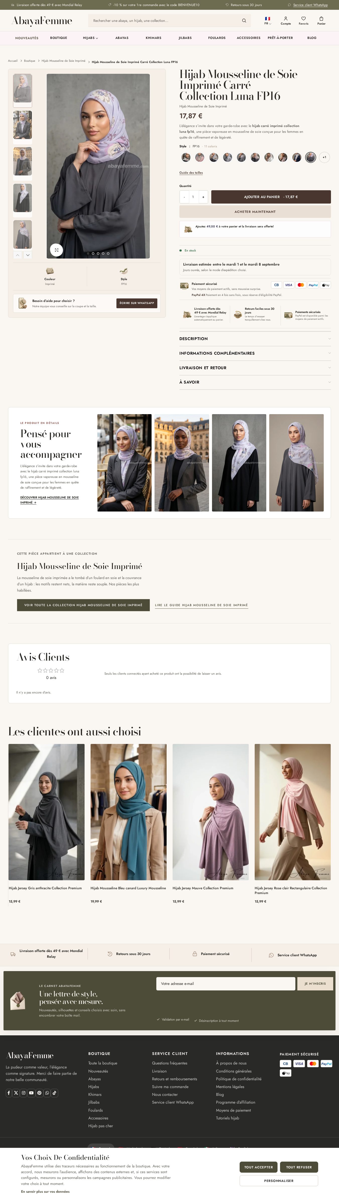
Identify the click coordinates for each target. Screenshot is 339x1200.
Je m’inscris (315, 983)
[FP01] (185, 157)
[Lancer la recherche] (244, 20)
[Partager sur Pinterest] (39, 1093)
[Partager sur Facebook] (9, 1093)
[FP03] (213, 157)
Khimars (154, 38)
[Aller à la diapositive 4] (103, 253)
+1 (324, 157)
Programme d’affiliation (235, 1102)
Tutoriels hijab (227, 1118)
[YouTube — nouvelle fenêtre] (31, 1093)
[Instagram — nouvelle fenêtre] (23, 1093)
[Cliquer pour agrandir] (56, 250)
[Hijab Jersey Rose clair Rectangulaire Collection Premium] (292, 812)
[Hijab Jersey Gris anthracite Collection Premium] (46, 812)
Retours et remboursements (174, 1079)
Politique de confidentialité (238, 1079)
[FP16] (310, 157)
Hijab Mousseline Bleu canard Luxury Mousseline (128, 888)
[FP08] (269, 157)
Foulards (217, 38)
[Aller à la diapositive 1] (88, 253)
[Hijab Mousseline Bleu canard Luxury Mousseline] (128, 812)
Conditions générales (233, 1071)
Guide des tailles (191, 173)
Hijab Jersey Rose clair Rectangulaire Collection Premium (291, 890)
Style (198, 146)
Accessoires (249, 38)
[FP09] (282, 157)
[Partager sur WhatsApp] (47, 1093)
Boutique (58, 38)
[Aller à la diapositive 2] (93, 253)
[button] (17, 255)
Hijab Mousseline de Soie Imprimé (63, 60)
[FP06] (241, 157)
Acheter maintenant (255, 211)
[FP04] (227, 157)
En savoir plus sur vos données (45, 1191)
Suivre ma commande (170, 1087)
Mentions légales (230, 1087)
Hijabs (89, 38)
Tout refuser (299, 1167)
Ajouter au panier (271, 196)
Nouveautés (26, 38)
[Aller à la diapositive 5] (108, 253)
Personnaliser (279, 1180)
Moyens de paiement (233, 1110)
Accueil (13, 60)
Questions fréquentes (169, 1063)
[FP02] (199, 157)
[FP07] (255, 157)
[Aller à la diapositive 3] (98, 253)
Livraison (159, 1071)
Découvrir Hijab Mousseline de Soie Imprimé (49, 499)
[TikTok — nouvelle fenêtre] (54, 1093)
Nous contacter (165, 1094)
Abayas (122, 38)
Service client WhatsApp (173, 1102)
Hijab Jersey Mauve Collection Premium (203, 888)
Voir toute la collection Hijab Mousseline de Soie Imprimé (83, 605)
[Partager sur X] (16, 1093)
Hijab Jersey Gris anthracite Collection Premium (45, 888)
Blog (312, 38)
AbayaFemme (41, 20)
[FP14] (296, 157)
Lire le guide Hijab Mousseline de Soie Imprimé (201, 605)
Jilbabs (185, 38)
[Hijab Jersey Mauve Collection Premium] (210, 812)
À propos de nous (231, 1063)
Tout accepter (258, 1167)
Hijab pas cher (100, 1126)
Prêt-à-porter (280, 38)
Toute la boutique (102, 1063)
